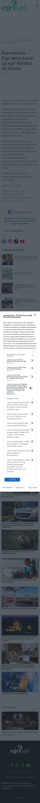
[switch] (31, 360)
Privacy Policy (32, 487)
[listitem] (20, 355)
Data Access (20, 487)
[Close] (36, 316)
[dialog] (20, 401)
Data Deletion (7, 487)
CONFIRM (12, 479)
